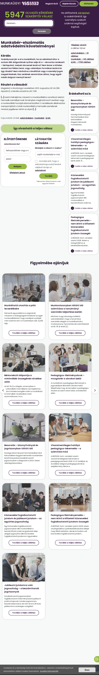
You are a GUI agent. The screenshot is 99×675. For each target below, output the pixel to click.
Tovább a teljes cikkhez (83, 130)
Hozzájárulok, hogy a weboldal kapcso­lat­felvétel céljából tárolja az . (48, 166)
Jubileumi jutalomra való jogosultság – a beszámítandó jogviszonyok (21, 588)
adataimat (40, 170)
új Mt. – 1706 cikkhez (81, 62)
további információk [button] (49, 671)
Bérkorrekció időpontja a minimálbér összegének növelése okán (23, 378)
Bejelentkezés (69, 3)
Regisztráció (52, 3)
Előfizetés (89, 3)
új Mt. (48, 118)
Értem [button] (87, 670)
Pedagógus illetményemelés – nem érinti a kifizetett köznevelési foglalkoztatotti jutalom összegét (70, 518)
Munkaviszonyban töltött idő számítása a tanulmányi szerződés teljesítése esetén (67, 308)
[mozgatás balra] (3, 390)
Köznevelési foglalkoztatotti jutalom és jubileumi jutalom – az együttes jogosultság (83, 182)
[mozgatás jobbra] (95, 390)
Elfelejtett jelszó (17, 172)
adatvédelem (26, 118)
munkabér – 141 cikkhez (82, 59)
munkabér (39, 118)
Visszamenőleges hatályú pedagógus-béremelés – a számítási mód (66, 448)
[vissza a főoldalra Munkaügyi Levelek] (19, 4)
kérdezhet (84, 13)
